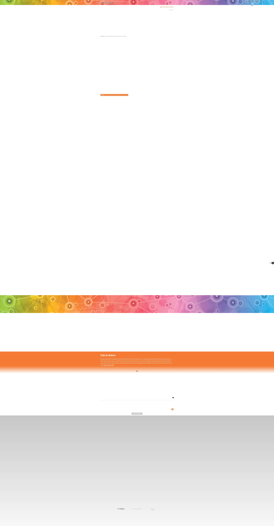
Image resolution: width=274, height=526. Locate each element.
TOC (252, 5)
